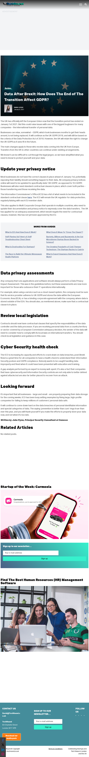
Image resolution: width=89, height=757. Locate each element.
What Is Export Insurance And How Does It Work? (64, 255)
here (29, 198)
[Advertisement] (44, 31)
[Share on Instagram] (3, 754)
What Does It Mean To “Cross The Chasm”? (64, 232)
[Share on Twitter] (3, 745)
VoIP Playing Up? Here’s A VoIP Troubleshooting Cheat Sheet (18, 238)
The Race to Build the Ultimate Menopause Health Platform (23, 255)
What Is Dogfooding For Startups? (20, 247)
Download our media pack (11, 736)
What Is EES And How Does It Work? (20, 232)
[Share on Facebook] (3, 740)
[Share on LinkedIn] (3, 749)
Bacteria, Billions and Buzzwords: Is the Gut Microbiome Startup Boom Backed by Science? (64, 239)
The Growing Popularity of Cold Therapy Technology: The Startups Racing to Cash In (65, 248)
